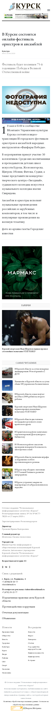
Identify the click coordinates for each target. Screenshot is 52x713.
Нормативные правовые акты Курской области (23, 599)
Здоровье (6, 643)
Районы (5, 658)
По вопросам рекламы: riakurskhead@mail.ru (23, 589)
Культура (5, 647)
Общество (6, 636)
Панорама (32, 639)
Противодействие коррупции (18, 606)
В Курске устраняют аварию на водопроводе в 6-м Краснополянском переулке (31, 485)
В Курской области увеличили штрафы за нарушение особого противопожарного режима (32, 459)
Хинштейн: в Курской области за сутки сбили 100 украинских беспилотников (32, 382)
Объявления (8, 618)
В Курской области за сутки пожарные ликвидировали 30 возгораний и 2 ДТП (32, 371)
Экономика (6, 673)
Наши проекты (33, 657)
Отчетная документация (15, 612)
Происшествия (8, 632)
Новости (31, 632)
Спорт (4, 665)
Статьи (31, 643)
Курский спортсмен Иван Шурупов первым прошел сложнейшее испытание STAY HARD (25, 350)
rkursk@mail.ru (9, 584)
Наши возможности (36, 653)
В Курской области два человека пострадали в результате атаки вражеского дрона (29, 422)
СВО (3, 662)
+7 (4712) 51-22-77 (10, 582)
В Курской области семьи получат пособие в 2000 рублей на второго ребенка (30, 396)
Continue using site (23, 17)
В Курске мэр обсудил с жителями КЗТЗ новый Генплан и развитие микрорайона (30, 472)
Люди (4, 654)
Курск (4, 650)
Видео (30, 636)
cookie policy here (24, 11)
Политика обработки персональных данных (20, 701)
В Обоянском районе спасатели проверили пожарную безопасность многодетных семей (31, 447)
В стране (31, 660)
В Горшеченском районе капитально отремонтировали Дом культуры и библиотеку (31, 434)
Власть (5, 639)
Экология (5, 669)
